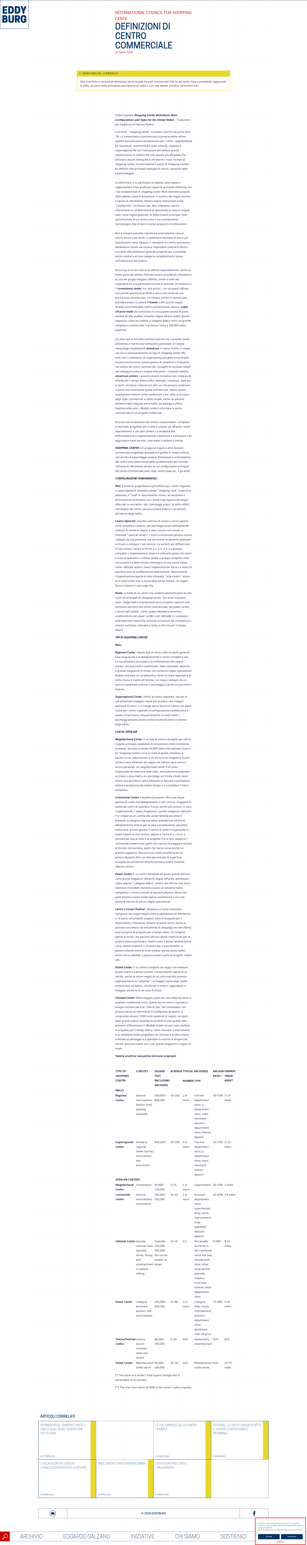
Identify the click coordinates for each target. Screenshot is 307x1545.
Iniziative (142, 1536)
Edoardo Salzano (86, 1536)
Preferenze (292, 1537)
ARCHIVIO (31, 1536)
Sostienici (233, 1536)
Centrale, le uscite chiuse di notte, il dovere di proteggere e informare (237, 1429)
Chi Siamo (187, 1536)
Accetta (269, 1537)
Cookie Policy (280, 1541)
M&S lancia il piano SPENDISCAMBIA (122, 1463)
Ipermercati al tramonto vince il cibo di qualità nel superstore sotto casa (63, 1429)
